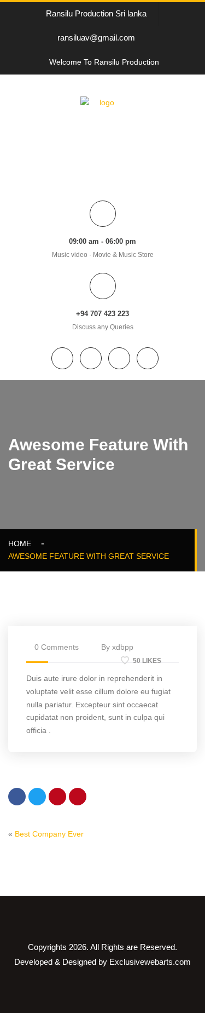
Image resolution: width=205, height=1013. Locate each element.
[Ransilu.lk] (102, 123)
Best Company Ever (49, 833)
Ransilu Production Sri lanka (96, 13)
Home (22, 543)
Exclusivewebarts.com (150, 961)
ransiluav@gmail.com (96, 37)
